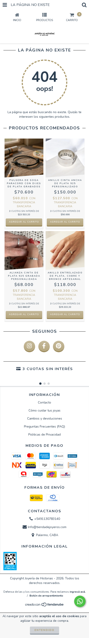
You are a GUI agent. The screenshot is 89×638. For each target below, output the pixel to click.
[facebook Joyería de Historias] (44, 346)
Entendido (44, 630)
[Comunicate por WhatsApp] (80, 601)
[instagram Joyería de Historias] (29, 346)
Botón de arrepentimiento (46, 595)
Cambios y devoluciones (44, 418)
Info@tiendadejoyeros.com (47, 527)
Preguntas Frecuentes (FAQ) (44, 426)
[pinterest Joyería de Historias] (58, 346)
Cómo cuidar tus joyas (44, 410)
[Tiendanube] (45, 606)
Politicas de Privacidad (44, 434)
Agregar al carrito (24, 222)
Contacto (44, 402)
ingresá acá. (78, 592)
